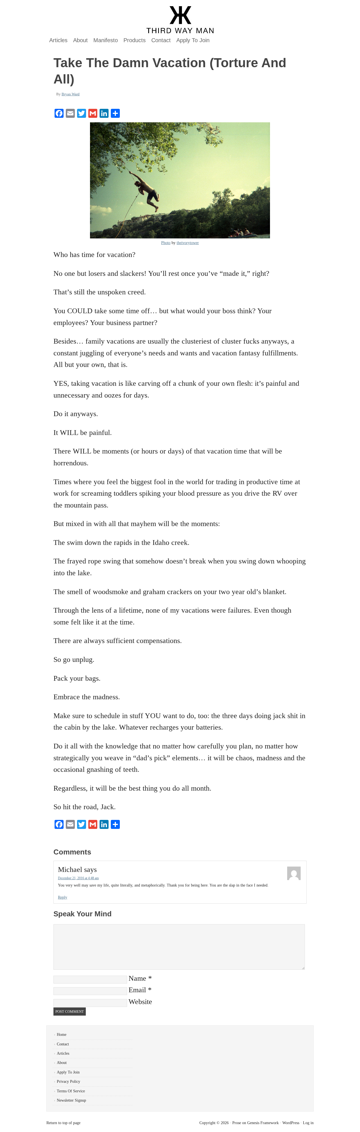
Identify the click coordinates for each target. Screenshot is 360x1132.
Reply (62, 897)
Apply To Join (193, 40)
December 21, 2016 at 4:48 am (78, 878)
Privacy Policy (68, 1081)
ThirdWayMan (111, 20)
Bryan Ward (71, 94)
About (80, 40)
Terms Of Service (71, 1091)
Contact (161, 40)
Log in (308, 1123)
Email (137, 990)
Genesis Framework (263, 1123)
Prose (236, 1123)
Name (137, 978)
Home (61, 1034)
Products (134, 40)
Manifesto (105, 40)
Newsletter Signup (71, 1100)
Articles (58, 40)
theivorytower (188, 243)
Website (140, 1002)
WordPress (290, 1123)
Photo (165, 243)
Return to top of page (63, 1123)
